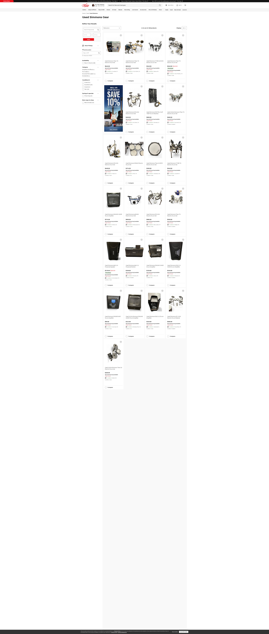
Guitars (84, 9)
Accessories (143, 9)
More (160, 9)
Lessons (184, 9)
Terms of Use (114, 632)
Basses (120, 9)
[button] (98, 5)
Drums (108, 9)
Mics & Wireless (153, 9)
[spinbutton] (86, 35)
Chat (96, 5)
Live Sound (135, 9)
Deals (166, 9)
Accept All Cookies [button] (184, 631)
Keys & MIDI (101, 9)
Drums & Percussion (88, 73)
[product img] (113, 46)
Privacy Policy (117, 631)
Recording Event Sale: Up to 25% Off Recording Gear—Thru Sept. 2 (102, 1)
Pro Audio (85, 71)
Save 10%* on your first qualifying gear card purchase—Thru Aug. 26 (167, 1)
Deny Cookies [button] (175, 631)
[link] (113, 62)
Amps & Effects (92, 9)
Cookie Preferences (122, 632)
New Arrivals (177, 9)
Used (171, 9)
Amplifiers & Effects (88, 69)
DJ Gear (114, 9)
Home (83, 13)
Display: (179, 28)
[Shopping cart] (185, 5)
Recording (127, 9)
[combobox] (112, 28)
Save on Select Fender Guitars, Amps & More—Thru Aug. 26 (134, 1)
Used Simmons (94, 13)
